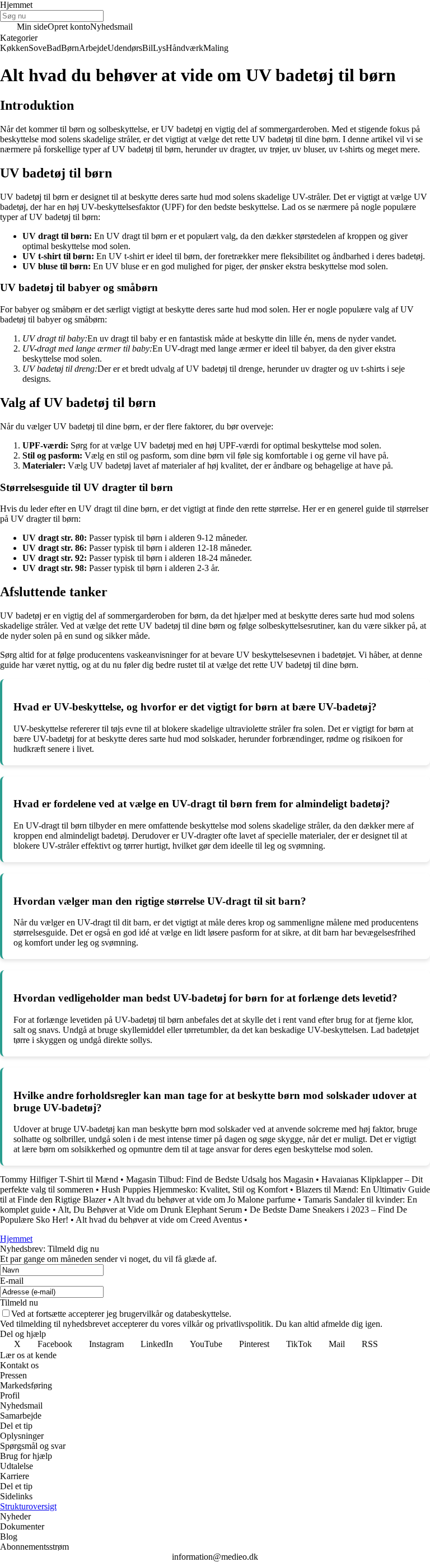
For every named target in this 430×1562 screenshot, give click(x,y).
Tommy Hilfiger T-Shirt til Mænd (59, 1179)
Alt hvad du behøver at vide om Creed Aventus (159, 1219)
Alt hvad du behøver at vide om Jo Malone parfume (204, 1199)
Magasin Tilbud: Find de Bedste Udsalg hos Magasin (220, 1179)
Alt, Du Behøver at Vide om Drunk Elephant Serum (150, 1209)
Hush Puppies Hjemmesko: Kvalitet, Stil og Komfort (194, 1189)
